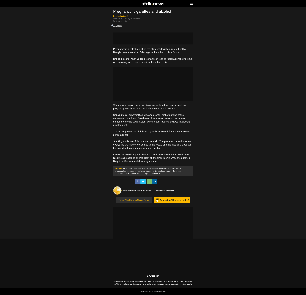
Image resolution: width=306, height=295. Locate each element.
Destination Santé (120, 16)
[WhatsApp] (149, 181)
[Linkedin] (154, 181)
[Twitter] (143, 181)
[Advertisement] (153, 38)
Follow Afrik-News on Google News (134, 200)
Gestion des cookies (159, 291)
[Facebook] (137, 181)
